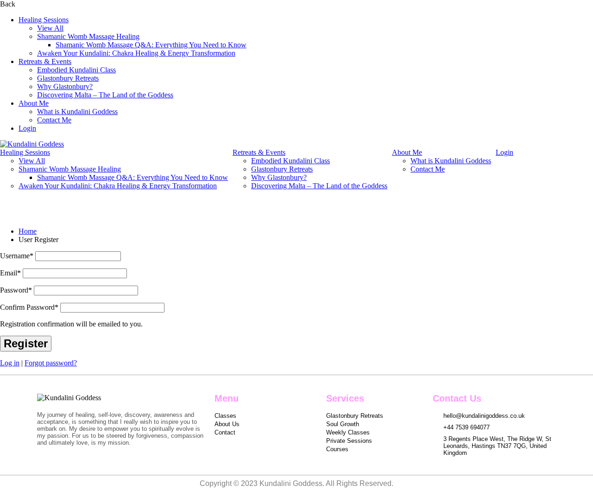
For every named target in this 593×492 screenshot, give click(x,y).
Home (28, 231)
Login (27, 128)
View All (50, 28)
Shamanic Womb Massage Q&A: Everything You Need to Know (151, 45)
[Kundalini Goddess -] (32, 144)
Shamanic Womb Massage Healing (88, 36)
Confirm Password (29, 307)
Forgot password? (51, 363)
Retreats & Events (45, 61)
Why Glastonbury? (65, 86)
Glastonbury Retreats (68, 78)
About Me (34, 103)
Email (10, 273)
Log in (9, 363)
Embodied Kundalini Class (76, 70)
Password (16, 290)
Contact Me (54, 120)
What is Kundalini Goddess (77, 111)
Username (16, 256)
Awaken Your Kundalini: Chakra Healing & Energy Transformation (136, 53)
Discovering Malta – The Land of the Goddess (105, 95)
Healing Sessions (44, 20)
